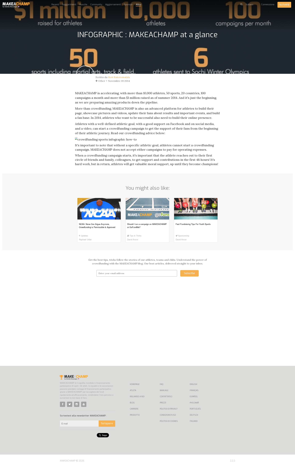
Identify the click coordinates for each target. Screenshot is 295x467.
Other (101, 80)
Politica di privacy (168, 409)
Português (195, 409)
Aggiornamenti (113, 4)
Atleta (133, 390)
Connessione (267, 4)
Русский (194, 403)
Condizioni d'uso (168, 415)
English (193, 384)
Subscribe (189, 273)
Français (194, 390)
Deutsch (194, 415)
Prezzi (163, 403)
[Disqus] (147, 325)
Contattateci (166, 396)
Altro (138, 4)
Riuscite (83, 4)
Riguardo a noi (137, 396)
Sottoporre (107, 423)
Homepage (135, 384)
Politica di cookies (169, 421)
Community (96, 4)
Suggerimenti (69, 4)
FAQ (161, 384)
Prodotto (135, 415)
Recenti (55, 4)
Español (194, 396)
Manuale (164, 390)
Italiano (194, 421)
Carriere (134, 409)
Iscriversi (284, 4)
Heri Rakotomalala (119, 77)
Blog (132, 403)
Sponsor (128, 4)
